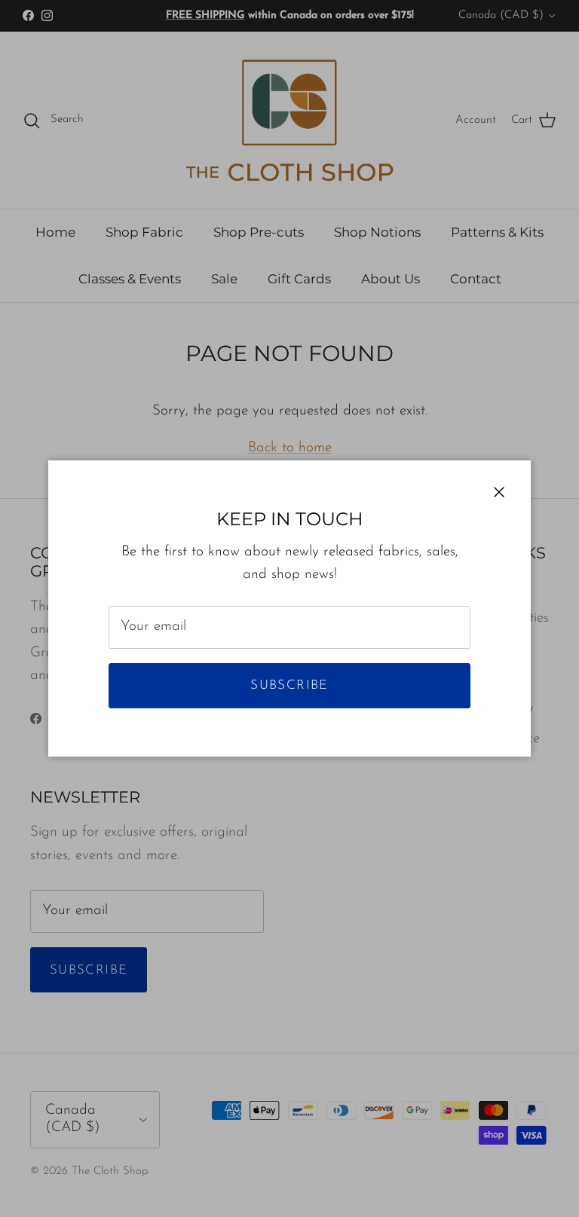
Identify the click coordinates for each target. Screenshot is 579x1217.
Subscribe (289, 685)
